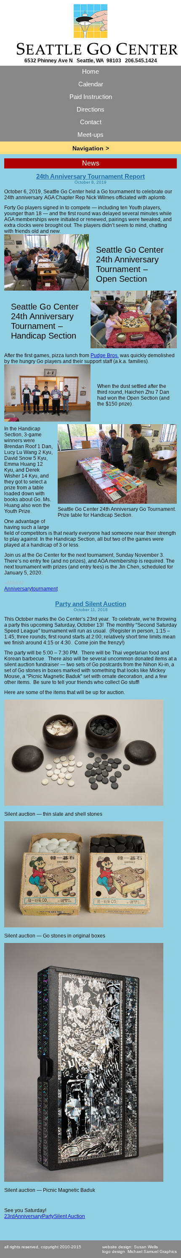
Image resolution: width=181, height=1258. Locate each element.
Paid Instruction (90, 96)
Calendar (90, 84)
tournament (45, 589)
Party (48, 1216)
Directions (90, 109)
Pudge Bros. (104, 355)
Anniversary (18, 589)
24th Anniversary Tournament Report (90, 176)
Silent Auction (69, 1216)
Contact (90, 122)
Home (90, 71)
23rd (9, 1216)
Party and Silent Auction (90, 603)
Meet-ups (90, 134)
